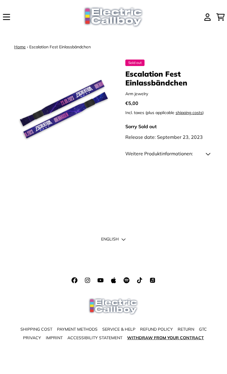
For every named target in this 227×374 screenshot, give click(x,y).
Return (186, 329)
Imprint (54, 337)
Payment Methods (77, 329)
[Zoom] (64, 109)
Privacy (32, 337)
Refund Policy (156, 329)
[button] (169, 153)
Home (20, 47)
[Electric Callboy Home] (113, 17)
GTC (203, 329)
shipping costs (189, 112)
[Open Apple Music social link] (113, 280)
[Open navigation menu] (6, 17)
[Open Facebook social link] (74, 280)
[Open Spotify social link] (126, 280)
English (110, 239)
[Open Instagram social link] (87, 280)
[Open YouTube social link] (100, 280)
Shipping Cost (36, 329)
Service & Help (118, 329)
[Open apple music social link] (152, 280)
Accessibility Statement (94, 337)
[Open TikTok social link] (139, 280)
